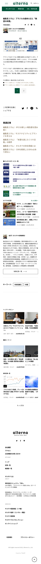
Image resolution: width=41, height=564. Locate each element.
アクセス (8, 451)
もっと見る (20, 405)
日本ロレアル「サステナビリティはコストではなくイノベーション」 (13, 328)
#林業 (26, 284)
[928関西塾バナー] (20, 45)
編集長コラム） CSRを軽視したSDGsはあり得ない (19, 150)
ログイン (36, 3)
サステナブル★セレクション (14, 520)
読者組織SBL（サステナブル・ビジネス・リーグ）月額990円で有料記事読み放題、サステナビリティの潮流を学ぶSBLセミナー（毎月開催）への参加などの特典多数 (20, 494)
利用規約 (9, 537)
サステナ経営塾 (10, 516)
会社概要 (8, 447)
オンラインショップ (11, 524)
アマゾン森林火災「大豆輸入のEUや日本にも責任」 (19, 82)
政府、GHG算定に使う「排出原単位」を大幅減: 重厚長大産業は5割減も (13, 361)
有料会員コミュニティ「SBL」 (14, 483)
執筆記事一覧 (18, 271)
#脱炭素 (6, 356)
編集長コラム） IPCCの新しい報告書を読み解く (20, 128)
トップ (7, 462)
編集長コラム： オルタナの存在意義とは (19, 146)
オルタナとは (10, 9)
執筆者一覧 (8, 468)
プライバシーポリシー (28, 537)
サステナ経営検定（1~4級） (14, 509)
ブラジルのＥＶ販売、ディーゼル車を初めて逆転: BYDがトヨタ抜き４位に (13, 391)
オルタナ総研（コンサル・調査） (15, 512)
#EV (5, 386)
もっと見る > (34, 200)
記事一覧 (8, 465)
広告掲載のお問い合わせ (12, 454)
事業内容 (21, 9)
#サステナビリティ (30, 322)
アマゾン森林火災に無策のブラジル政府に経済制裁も (19, 85)
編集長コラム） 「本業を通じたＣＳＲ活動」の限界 (19, 140)
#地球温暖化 (6, 25)
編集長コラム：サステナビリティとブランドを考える (20, 134)
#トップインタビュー (9, 322)
